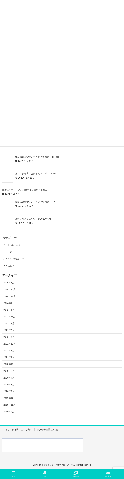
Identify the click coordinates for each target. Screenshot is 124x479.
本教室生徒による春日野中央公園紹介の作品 (24, 190)
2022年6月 (8, 330)
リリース (7, 252)
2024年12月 (9, 296)
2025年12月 (9, 289)
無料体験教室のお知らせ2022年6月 (33, 218)
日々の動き (9, 265)
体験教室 (75, 476)
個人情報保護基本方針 (48, 429)
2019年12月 (9, 398)
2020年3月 (8, 384)
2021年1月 (8, 357)
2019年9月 (8, 411)
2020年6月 (8, 371)
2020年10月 (9, 364)
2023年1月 (8, 310)
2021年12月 (9, 343)
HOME (44, 476)
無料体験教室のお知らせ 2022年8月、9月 (36, 202)
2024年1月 (8, 303)
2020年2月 (8, 391)
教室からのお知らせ (13, 258)
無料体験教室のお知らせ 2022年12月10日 (36, 173)
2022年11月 (9, 316)
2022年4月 (8, 337)
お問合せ (108, 476)
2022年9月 (8, 323)
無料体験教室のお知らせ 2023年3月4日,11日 (37, 157)
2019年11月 (9, 405)
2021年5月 (8, 350)
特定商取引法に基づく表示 (18, 429)
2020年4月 (8, 377)
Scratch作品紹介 (11, 245)
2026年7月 (8, 282)
